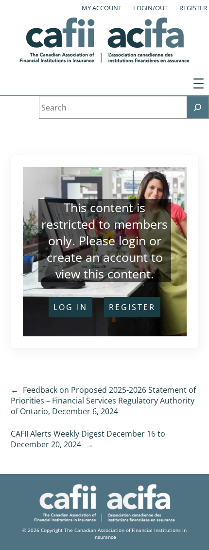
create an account (97, 257)
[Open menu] (198, 83)
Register (193, 7)
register (132, 307)
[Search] (198, 107)
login (132, 240)
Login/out (150, 7)
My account (102, 7)
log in (70, 307)
